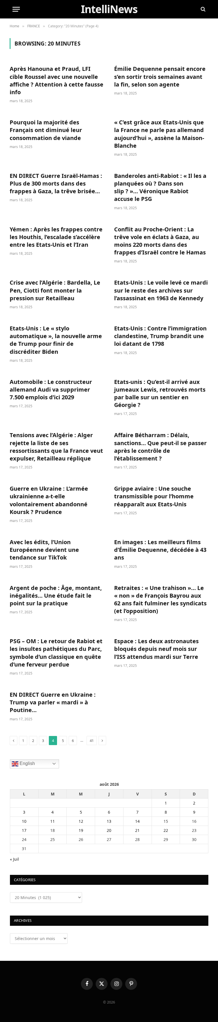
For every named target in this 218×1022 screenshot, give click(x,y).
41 (92, 740)
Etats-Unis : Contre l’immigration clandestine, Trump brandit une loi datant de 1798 (160, 335)
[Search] (203, 9)
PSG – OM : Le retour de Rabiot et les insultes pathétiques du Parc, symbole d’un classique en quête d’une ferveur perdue (56, 652)
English (26, 763)
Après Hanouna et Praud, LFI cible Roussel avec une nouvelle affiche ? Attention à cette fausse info (56, 80)
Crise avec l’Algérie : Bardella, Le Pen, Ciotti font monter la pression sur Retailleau (55, 290)
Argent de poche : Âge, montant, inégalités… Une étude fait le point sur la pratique (56, 595)
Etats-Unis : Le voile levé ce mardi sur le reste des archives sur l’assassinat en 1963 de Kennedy (161, 290)
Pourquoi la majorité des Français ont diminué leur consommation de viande (46, 129)
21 (137, 830)
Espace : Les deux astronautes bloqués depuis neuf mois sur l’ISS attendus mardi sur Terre (156, 648)
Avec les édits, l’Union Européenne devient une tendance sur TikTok (44, 549)
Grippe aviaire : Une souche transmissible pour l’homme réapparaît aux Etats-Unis (154, 496)
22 (166, 830)
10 (24, 821)
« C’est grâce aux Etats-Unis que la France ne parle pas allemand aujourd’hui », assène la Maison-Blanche (159, 133)
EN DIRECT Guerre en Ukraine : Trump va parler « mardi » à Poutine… (53, 702)
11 (52, 821)
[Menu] (16, 9)
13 (109, 821)
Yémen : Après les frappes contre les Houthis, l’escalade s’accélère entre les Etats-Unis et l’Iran (56, 236)
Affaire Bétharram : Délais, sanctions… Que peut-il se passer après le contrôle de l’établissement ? (160, 446)
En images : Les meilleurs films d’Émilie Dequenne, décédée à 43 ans (160, 549)
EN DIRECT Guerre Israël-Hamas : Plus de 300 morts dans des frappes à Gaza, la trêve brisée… (56, 183)
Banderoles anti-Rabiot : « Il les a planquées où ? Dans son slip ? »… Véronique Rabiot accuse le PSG (160, 187)
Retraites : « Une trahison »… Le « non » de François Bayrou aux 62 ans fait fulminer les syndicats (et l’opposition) (160, 599)
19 (81, 830)
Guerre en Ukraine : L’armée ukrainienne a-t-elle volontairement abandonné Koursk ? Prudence (49, 500)
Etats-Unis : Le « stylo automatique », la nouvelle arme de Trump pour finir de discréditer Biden (56, 339)
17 (24, 830)
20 (109, 830)
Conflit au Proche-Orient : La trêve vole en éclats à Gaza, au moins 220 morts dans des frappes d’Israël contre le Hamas (160, 240)
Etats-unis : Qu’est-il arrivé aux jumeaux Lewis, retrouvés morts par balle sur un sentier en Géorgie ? (160, 393)
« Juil (14, 859)
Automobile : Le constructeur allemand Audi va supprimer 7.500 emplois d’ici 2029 (51, 389)
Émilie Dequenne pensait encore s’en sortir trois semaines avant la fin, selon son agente (160, 76)
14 (137, 821)
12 (81, 821)
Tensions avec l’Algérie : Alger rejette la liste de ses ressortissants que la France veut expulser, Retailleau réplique (56, 446)
